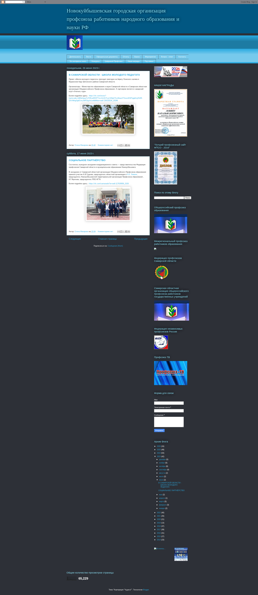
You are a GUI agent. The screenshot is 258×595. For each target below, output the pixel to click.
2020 (159, 519)
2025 (159, 450)
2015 (159, 536)
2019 (159, 523)
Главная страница (107, 239)
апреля (162, 498)
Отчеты (126, 57)
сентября (163, 470)
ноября (162, 463)
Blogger (146, 590)
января (162, 508)
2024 (159, 453)
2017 (159, 530)
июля (161, 476)
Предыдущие (141, 239)
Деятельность (75, 57)
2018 (159, 526)
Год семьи (149, 61)
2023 (159, 456)
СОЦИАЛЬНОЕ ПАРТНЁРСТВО (87, 160)
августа (162, 473)
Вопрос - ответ (167, 57)
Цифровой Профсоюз (113, 61)
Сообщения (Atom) (115, 246)
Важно (137, 57)
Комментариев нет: (106, 145)
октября (162, 466)
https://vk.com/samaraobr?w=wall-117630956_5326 (109, 184)
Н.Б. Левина (132, 174)
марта (161, 501)
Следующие (75, 239)
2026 (159, 446)
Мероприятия (150, 57)
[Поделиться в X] (123, 145)
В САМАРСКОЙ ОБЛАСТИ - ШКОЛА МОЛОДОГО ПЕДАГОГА (104, 74)
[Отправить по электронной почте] (118, 145)
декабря (162, 459)
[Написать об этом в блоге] (121, 145)
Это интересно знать (77, 61)
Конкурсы (95, 61)
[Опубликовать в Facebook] (126, 145)
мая (161, 495)
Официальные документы (107, 57)
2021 (159, 516)
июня (161, 480)
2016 (159, 533)
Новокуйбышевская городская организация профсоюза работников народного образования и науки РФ (123, 19)
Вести (88, 57)
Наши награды (133, 61)
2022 (159, 513)
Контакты (182, 57)
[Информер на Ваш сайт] (160, 549)
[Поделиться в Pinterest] (129, 145)
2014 (159, 540)
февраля (163, 505)
